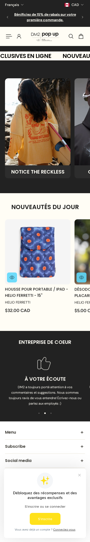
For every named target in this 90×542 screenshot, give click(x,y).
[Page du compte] (19, 36)
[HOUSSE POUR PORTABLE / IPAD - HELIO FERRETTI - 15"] (37, 251)
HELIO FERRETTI (17, 302)
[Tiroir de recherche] (71, 36)
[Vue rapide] (12, 277)
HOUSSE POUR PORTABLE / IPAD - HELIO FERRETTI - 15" (36, 292)
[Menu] (9, 36)
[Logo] (45, 36)
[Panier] (81, 36)
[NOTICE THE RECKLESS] (37, 128)
